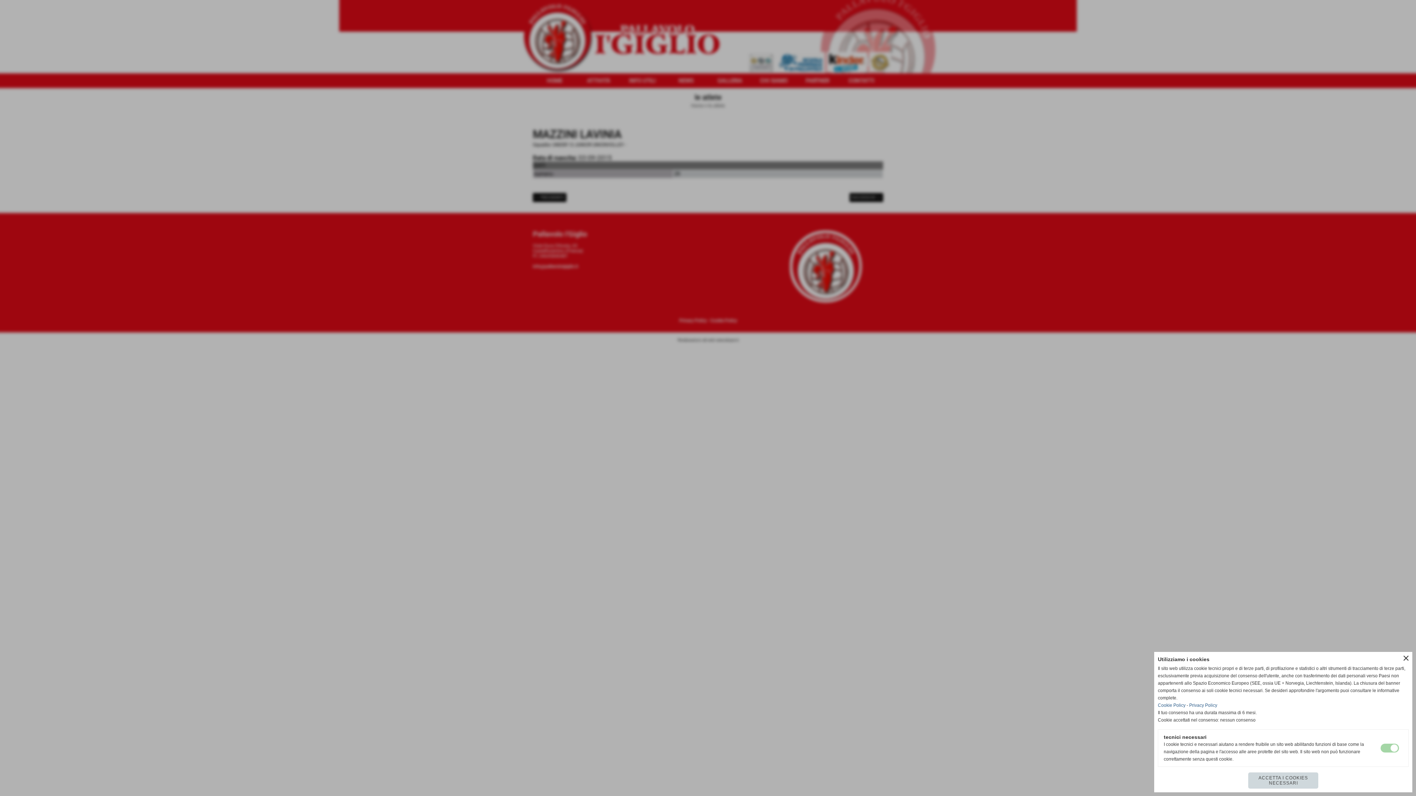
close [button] (1406, 658)
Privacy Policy (1203, 705)
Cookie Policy (1172, 705)
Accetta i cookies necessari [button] (1283, 780)
